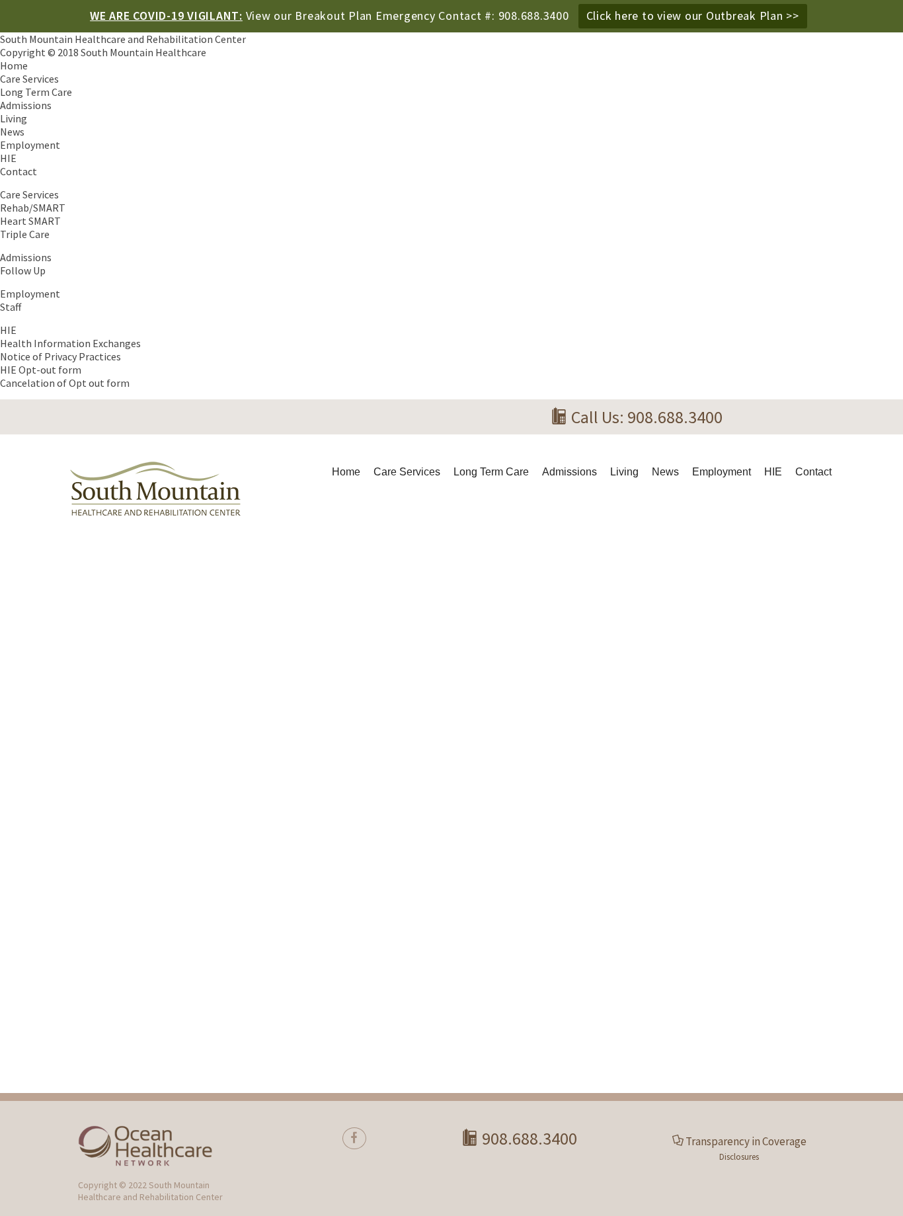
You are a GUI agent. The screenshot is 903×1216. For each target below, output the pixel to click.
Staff (10, 306)
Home (14, 65)
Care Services (29, 78)
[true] (354, 1138)
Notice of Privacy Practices (60, 356)
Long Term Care (36, 92)
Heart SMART (30, 220)
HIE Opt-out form (40, 369)
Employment (30, 144)
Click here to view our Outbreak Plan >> (692, 15)
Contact (18, 171)
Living (13, 118)
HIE (8, 158)
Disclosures (739, 1156)
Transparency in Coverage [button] (746, 1141)
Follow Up (23, 270)
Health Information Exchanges (70, 343)
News (12, 131)
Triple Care (25, 234)
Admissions (26, 105)
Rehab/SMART (32, 207)
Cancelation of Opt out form (65, 382)
